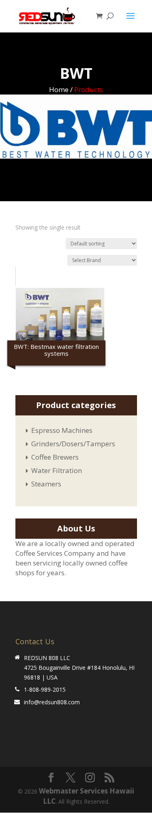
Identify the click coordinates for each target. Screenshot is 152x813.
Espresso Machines (61, 430)
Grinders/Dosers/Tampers (73, 443)
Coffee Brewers (55, 457)
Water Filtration (56, 470)
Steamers (46, 483)
